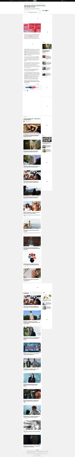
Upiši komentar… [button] (27, 121)
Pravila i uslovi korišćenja (34, 453)
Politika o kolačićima (40, 453)
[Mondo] (29, 452)
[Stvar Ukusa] (48, 452)
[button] (39, 10)
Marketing (28, 453)
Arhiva (46, 453)
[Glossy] (35, 452)
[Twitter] (35, 455)
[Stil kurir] (33, 452)
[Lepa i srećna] (37, 452)
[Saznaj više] (51, 135)
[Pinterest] (38, 455)
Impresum (30, 453)
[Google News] (39, 455)
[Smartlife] (40, 452)
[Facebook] (34, 455)
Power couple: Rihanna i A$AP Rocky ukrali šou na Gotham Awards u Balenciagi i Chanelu (32, 215)
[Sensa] (42, 452)
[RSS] (41, 455)
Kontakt (37, 453)
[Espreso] (32, 452)
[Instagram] (36, 455)
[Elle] (11, 0)
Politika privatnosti (44, 453)
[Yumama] (45, 452)
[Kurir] (27, 452)
